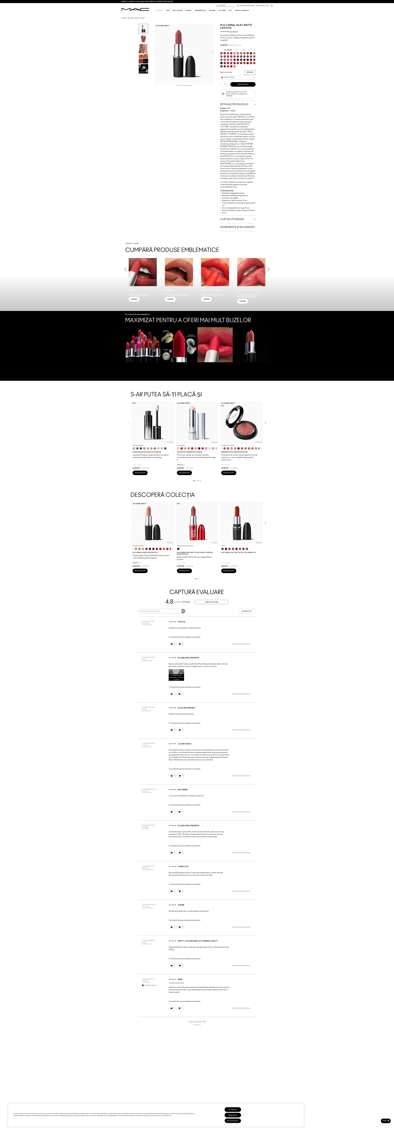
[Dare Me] (228, 53)
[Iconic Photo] (247, 53)
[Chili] (224, 66)
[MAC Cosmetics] (135, 9)
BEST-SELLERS (178, 10)
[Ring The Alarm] (238, 63)
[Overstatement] (228, 66)
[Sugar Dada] (221, 66)
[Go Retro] (228, 63)
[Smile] (209, 448)
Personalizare (232, 1120)
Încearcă (250, 72)
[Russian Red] (234, 63)
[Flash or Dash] (144, 448)
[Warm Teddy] (238, 56)
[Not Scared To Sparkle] (161, 448)
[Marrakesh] (241, 63)
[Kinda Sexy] (221, 56)
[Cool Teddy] (244, 53)
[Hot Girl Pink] (231, 53)
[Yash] (241, 53)
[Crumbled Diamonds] (158, 448)
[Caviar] (221, 63)
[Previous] (222, 448)
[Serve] (192, 448)
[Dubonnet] (153, 549)
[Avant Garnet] (231, 63)
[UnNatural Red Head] (178, 549)
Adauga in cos (243, 84)
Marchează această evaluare (241, 643)
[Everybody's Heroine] (254, 60)
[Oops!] (195, 448)
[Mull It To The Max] (231, 56)
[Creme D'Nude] (136, 549)
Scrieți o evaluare (211, 602)
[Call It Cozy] (139, 549)
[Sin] (244, 60)
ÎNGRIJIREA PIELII (200, 10)
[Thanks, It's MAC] (224, 448)
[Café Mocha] (224, 56)
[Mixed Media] (241, 60)
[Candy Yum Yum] (231, 60)
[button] (176, 675)
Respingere (232, 1115)
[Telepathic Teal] (137, 448)
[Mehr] (254, 56)
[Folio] (238, 53)
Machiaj (130, 18)
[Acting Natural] (234, 53)
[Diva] (238, 60)
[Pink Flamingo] (249, 448)
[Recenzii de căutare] (183, 611)
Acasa (123, 18)
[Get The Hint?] (221, 60)
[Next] (260, 448)
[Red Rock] (231, 66)
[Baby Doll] (213, 448)
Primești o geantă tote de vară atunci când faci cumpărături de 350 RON (147, 1)
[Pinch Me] (228, 448)
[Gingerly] (245, 448)
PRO (230, 10)
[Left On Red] (160, 549)
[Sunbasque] (235, 448)
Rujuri (142, 18)
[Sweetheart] (167, 549)
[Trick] (199, 448)
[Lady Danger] (254, 63)
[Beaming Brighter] (154, 448)
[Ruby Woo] (247, 63)
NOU (168, 10)
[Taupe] (234, 56)
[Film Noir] (150, 549)
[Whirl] (241, 56)
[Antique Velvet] (247, 60)
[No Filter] (242, 448)
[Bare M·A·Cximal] (251, 53)
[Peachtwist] (252, 448)
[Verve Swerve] (224, 53)
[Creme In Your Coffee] (146, 549)
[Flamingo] (234, 66)
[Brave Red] (157, 549)
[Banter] (181, 448)
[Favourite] (178, 448)
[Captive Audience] (234, 60)
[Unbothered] (221, 53)
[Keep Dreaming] (224, 63)
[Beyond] (202, 448)
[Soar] (244, 56)
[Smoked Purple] (251, 60)
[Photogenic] (206, 448)
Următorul (197, 1025)
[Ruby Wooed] (238, 448)
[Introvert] (185, 448)
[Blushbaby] (231, 448)
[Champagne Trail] (151, 448)
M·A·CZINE (222, 10)
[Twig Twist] (247, 56)
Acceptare (233, 1109)
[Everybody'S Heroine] (243, 549)
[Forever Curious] (244, 63)
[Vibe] (216, 448)
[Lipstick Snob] (228, 60)
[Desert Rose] (256, 448)
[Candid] (188, 448)
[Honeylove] (254, 53)
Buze (136, 18)
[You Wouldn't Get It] (224, 60)
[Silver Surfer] (134, 448)
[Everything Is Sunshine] (148, 448)
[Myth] (143, 549)
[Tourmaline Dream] (141, 448)
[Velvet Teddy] (228, 56)
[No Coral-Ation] (251, 63)
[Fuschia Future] (165, 448)
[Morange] (164, 549)
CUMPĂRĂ (134, 299)
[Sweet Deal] (251, 56)
